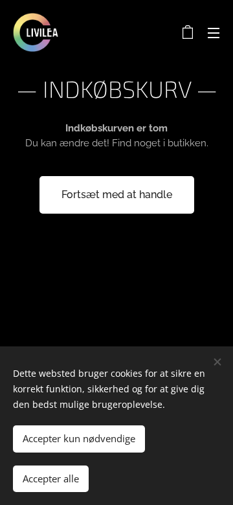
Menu (214, 32)
